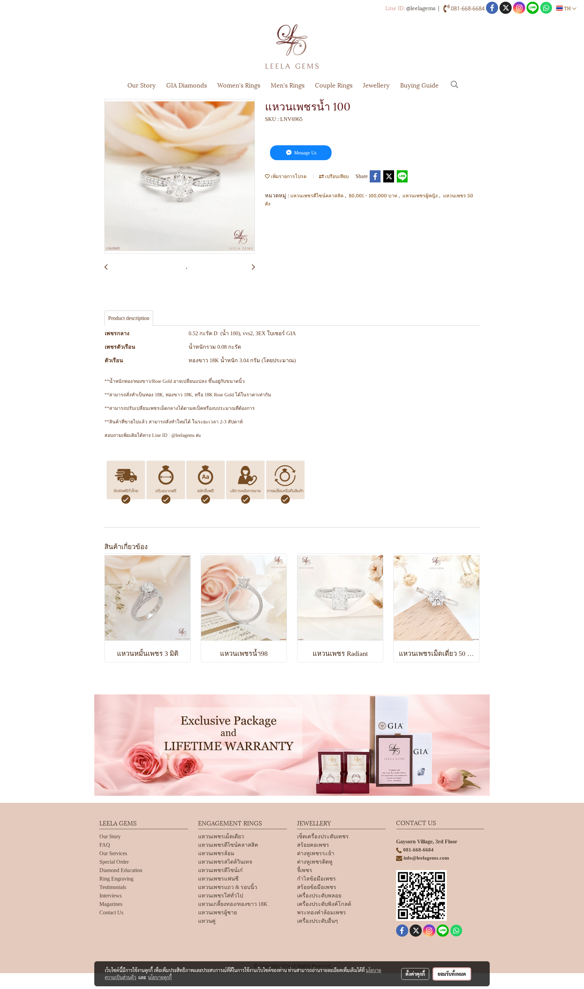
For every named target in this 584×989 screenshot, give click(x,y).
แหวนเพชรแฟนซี (218, 879)
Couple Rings (333, 84)
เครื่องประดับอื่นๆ (317, 921)
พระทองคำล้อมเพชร (321, 912)
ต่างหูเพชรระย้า (315, 853)
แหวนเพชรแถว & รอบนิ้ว (227, 887)
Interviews (110, 895)
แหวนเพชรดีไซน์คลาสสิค (317, 195)
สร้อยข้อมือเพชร (316, 887)
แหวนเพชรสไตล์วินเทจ (225, 862)
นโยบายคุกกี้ (160, 977)
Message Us (304, 152)
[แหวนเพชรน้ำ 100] (179, 176)
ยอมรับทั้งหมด (452, 974)
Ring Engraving (116, 879)
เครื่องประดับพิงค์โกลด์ (324, 904)
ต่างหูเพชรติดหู (315, 862)
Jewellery (376, 84)
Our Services (113, 853)
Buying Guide (419, 84)
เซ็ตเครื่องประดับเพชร (323, 836)
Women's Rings (238, 84)
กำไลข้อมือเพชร (316, 879)
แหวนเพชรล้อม (216, 853)
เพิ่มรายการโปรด (288, 175)
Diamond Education (120, 870)
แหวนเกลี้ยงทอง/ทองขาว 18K (233, 904)
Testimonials (112, 887)
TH (567, 7)
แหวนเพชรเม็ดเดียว (221, 836)
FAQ (104, 845)
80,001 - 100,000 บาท (373, 195)
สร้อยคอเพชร (313, 845)
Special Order (114, 862)
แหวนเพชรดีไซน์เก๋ (220, 870)
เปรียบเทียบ (336, 175)
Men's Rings (288, 84)
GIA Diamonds (186, 84)
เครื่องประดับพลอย (319, 895)
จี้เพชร (304, 870)
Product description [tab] (128, 318)
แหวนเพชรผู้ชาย (217, 912)
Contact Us (111, 912)
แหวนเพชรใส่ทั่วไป (220, 895)
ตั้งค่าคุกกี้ (415, 974)
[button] (454, 84)
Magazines (110, 904)
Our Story (141, 84)
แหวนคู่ (207, 921)
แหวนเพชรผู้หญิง (421, 195)
